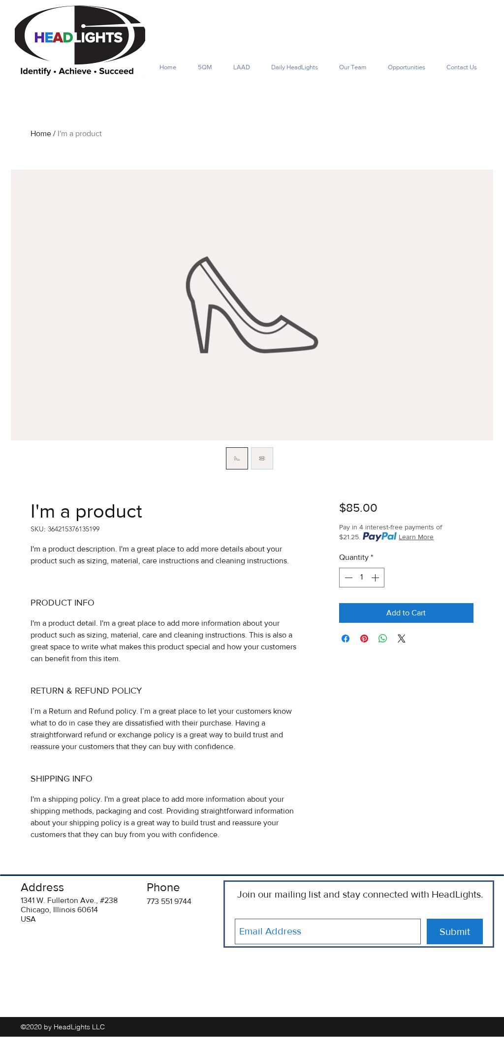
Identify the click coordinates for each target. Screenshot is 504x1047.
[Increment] (376, 577)
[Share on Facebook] (345, 638)
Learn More (416, 537)
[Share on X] (402, 638)
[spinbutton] (361, 577)
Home (41, 133)
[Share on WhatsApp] (383, 638)
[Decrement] (347, 577)
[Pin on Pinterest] (364, 638)
